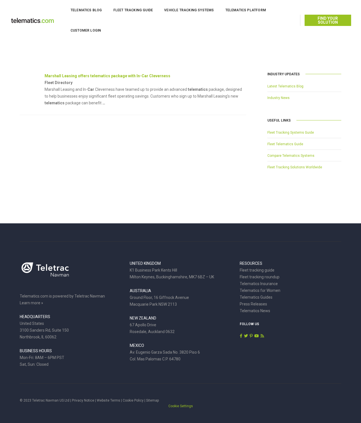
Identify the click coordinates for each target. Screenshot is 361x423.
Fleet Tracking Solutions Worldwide (294, 167)
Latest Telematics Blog (285, 86)
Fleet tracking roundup (259, 277)
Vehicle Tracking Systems (189, 10)
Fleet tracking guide (257, 270)
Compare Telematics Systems (290, 156)
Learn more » (31, 303)
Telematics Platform (245, 10)
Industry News (278, 98)
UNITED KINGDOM (145, 263)
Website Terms (108, 400)
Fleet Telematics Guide (285, 144)
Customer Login (86, 30)
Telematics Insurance (259, 283)
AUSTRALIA (140, 290)
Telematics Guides (256, 297)
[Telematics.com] (32, 20)
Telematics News (255, 311)
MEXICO (137, 345)
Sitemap (152, 400)
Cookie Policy (133, 400)
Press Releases (253, 304)
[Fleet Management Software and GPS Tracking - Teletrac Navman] (45, 272)
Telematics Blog (86, 10)
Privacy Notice (83, 400)
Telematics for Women (260, 290)
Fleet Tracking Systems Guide (290, 133)
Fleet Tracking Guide (133, 10)
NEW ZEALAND (143, 318)
